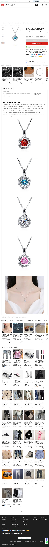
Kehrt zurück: (28, 51)
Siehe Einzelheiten (43, 49)
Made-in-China (13, 544)
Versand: (27, 49)
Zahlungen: (27, 54)
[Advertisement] (24, 14)
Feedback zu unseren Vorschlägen (34, 65)
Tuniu (10, 544)
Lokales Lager (4, 22)
